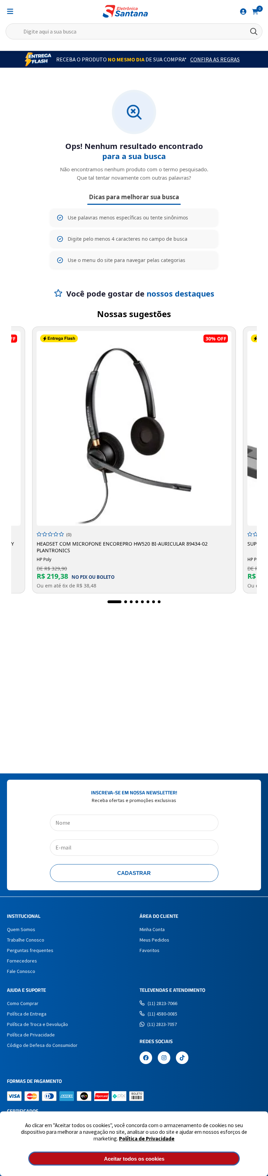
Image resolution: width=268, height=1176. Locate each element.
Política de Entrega (26, 1014)
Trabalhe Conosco (25, 940)
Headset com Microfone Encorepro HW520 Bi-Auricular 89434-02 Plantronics (122, 547)
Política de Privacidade (146, 1138)
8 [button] (159, 601)
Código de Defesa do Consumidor (42, 1045)
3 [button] (131, 601)
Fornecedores (22, 961)
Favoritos (149, 950)
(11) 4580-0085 (162, 1014)
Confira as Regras (215, 59)
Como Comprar (22, 1003)
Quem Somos (21, 929)
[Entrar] (243, 11)
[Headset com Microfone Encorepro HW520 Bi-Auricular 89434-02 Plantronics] (134, 428)
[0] (255, 11)
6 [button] (148, 601)
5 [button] (142, 601)
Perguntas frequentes (30, 950)
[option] (134, 460)
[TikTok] (182, 1058)
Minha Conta (152, 929)
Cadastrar (134, 873)
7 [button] (153, 601)
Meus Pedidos (154, 940)
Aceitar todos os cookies (134, 1159)
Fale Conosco (21, 971)
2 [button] (125, 601)
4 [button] (136, 601)
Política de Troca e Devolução (37, 1024)
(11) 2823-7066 (162, 1003)
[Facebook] (146, 1058)
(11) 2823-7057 (162, 1024)
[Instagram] (164, 1058)
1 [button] (114, 601)
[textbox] (134, 31)
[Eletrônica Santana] (125, 11)
